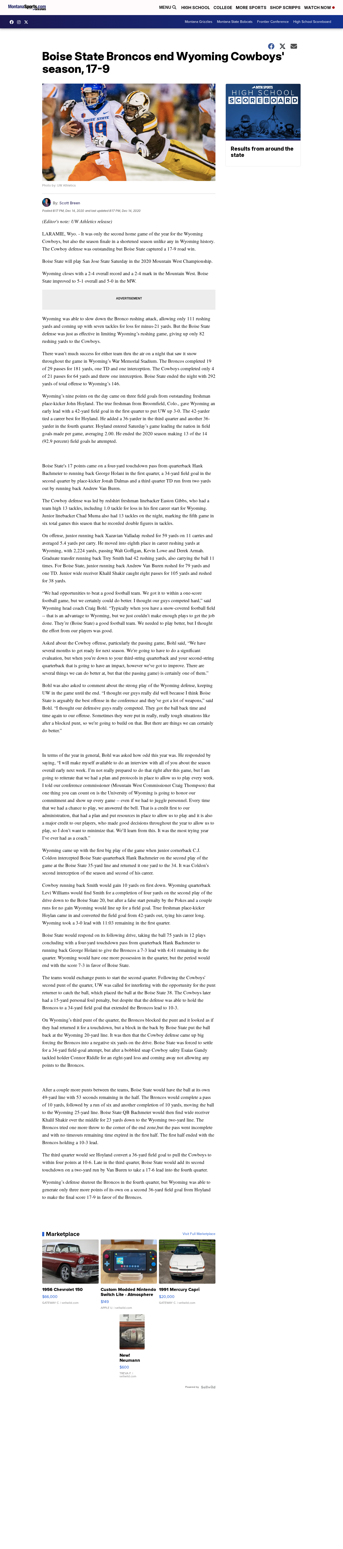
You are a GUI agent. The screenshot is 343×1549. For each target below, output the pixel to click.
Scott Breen (69, 203)
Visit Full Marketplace (199, 1234)
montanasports (13, 22)
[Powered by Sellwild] (208, 1387)
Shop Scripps (285, 7)
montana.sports (20, 22)
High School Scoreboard (312, 21)
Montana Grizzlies (198, 21)
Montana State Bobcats (235, 21)
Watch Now (318, 7)
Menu (165, 7)
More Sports (251, 7)
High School (195, 7)
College (222, 7)
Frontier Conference (273, 21)
